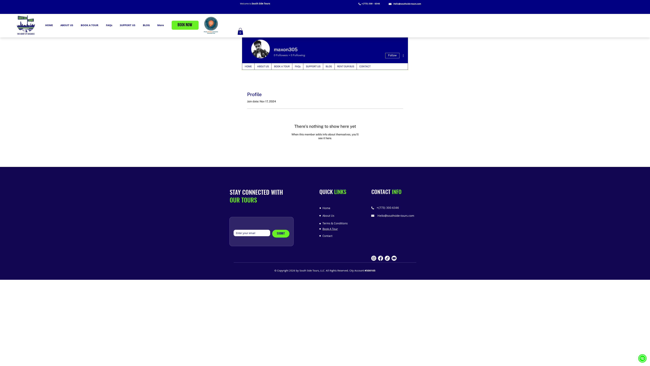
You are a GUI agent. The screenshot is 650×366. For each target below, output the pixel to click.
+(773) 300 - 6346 (371, 3)
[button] (240, 31)
